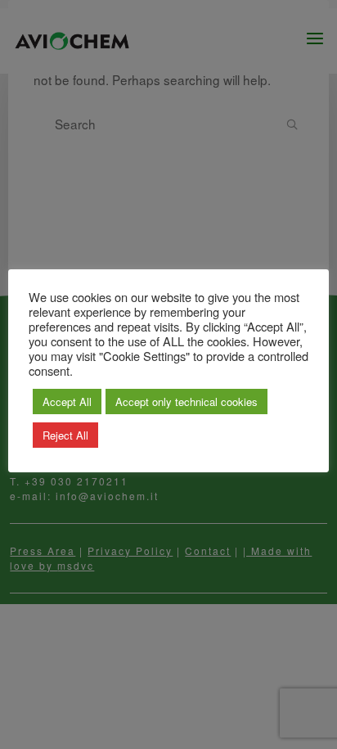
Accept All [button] (67, 401)
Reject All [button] (65, 435)
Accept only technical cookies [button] (186, 401)
